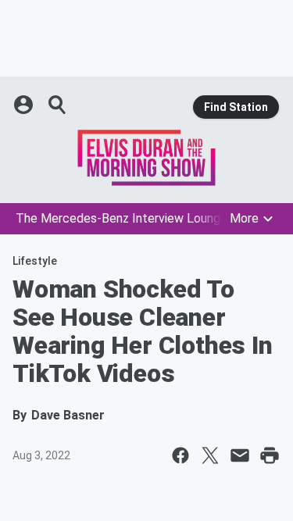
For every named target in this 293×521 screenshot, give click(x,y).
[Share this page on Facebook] (180, 455)
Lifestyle (35, 261)
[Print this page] (269, 455)
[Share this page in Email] (240, 455)
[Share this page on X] (210, 455)
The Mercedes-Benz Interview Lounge (121, 218)
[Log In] (25, 104)
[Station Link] (146, 158)
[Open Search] (57, 104)
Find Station (236, 107)
